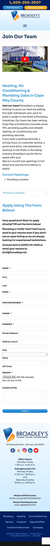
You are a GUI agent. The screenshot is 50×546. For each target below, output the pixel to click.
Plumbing (8, 516)
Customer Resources (18, 527)
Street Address (10, 333)
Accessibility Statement (20, 536)
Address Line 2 (10, 341)
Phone (7, 313)
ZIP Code (7, 366)
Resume (7, 373)
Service (9, 522)
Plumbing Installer (14, 192)
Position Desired (12, 303)
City (4, 350)
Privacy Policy (36, 534)
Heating (21, 516)
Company (38, 527)
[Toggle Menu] (25, 26)
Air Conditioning (38, 516)
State (5, 358)
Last (4, 286)
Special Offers (37, 522)
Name (6, 268)
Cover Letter (9, 388)
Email (6, 292)
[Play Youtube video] (25, 59)
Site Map (36, 536)
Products (21, 522)
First (4, 277)
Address (8, 324)
